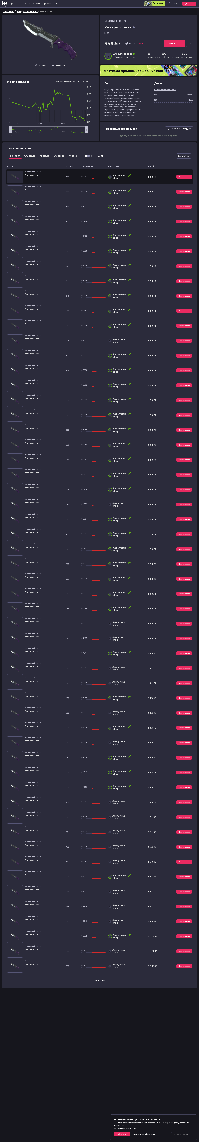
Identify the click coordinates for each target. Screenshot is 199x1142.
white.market (8, 11)
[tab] (15, 156)
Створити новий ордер (181, 129)
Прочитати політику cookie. (125, 1128)
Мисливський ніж (30, 11)
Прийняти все (122, 1134)
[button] (176, 4)
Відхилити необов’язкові (144, 1134)
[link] (8, 11)
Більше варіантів (181, 1134)
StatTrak (95, 156)
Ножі (19, 11)
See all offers (183, 156)
